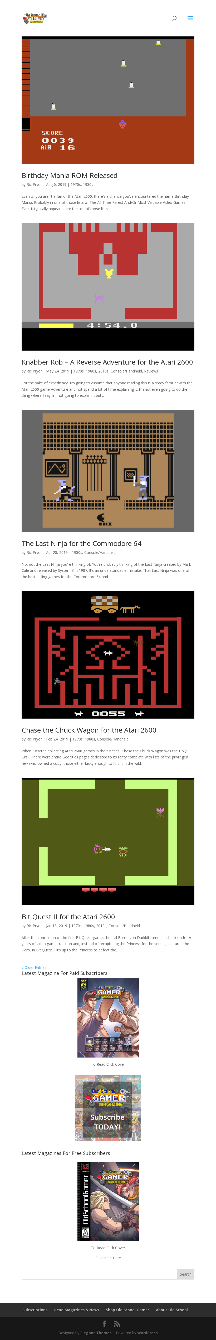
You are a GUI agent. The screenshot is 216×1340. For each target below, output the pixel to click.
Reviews (151, 371)
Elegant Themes (96, 1332)
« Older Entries (34, 967)
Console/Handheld (126, 371)
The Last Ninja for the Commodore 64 (81, 543)
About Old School (172, 1309)
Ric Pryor (34, 184)
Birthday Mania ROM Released (69, 175)
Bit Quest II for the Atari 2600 (68, 916)
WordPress (147, 1332)
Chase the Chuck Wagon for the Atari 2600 (89, 730)
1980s (88, 184)
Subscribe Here (108, 1257)
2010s (103, 371)
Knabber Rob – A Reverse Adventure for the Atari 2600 (107, 362)
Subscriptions (34, 1309)
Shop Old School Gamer (127, 1309)
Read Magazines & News (76, 1309)
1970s (76, 184)
